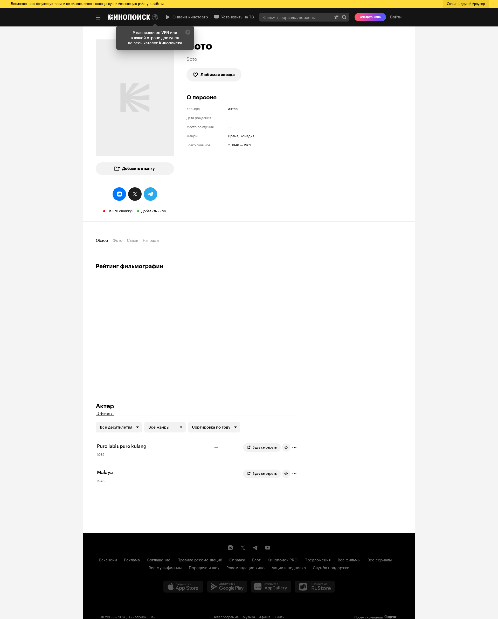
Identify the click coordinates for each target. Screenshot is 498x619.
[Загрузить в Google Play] (227, 587)
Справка (237, 559)
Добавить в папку (138, 168)
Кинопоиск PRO (283, 559)
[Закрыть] (188, 32)
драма (233, 135)
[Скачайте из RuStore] (315, 587)
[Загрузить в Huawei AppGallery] (271, 587)
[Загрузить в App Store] (183, 587)
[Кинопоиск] (129, 17)
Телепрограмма (226, 616)
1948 (235, 145)
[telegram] (150, 194)
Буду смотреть (264, 447)
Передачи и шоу (204, 567)
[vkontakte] (119, 194)
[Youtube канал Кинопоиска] (268, 548)
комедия (247, 135)
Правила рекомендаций (199, 559)
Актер (233, 108)
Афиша (265, 616)
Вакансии (108, 559)
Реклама (132, 559)
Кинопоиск (137, 616)
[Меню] (98, 18)
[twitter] (135, 194)
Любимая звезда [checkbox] (217, 74)
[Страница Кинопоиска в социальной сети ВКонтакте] (230, 548)
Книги (280, 616)
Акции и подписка (289, 567)
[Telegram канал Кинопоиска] (255, 548)
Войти (396, 17)
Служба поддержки (331, 567)
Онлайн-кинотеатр (190, 17)
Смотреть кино (370, 17)
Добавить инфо (153, 210)
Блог (256, 559)
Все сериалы (380, 559)
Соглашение (158, 559)
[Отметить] (294, 447)
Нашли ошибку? (120, 210)
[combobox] (295, 17)
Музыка (249, 616)
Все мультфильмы (165, 567)
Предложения (318, 559)
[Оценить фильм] (286, 447)
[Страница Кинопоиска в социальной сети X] (243, 548)
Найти (344, 17)
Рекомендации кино (245, 567)
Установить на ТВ (237, 17)
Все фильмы (349, 559)
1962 (247, 145)
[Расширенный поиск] (336, 17)
